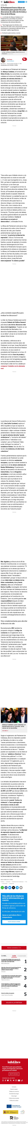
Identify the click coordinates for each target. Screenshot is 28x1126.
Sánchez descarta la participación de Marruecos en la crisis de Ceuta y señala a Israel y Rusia (11, 968)
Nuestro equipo (14, 1089)
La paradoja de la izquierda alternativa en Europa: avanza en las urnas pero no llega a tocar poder (11, 977)
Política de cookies (14, 1100)
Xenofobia (4, 883)
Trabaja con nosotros (14, 1091)
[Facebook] (5, 1080)
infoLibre (3, 971)
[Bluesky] (8, 1080)
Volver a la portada (14, 1003)
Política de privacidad (14, 1098)
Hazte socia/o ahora (14, 921)
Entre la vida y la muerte (7, 993)
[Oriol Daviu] (3, 60)
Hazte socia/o (14, 1074)
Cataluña (8, 881)
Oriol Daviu (9, 59)
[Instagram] (16, 1080)
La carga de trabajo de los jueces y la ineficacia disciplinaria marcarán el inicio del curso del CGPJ (10, 960)
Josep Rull (11, 883)
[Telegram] (13, 1080)
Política (2, 881)
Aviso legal (14, 1096)
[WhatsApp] (3, 1080)
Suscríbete (21, 1)
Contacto (14, 1087)
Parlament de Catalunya (17, 881)
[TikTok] (22, 1080)
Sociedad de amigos (14, 1093)
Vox (26, 881)
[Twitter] (11, 1080)
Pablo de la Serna (5, 979)
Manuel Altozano (5, 963)
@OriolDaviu (11, 61)
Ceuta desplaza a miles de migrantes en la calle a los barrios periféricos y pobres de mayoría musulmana (10, 985)
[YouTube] (19, 1080)
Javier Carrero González (7, 995)
